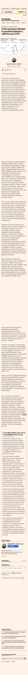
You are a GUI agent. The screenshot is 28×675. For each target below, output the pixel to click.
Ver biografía (11, 546)
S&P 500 (13, 8)
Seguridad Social (18, 568)
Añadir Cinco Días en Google (9, 73)
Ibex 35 (3, 8)
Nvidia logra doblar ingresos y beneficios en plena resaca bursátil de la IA (13, 632)
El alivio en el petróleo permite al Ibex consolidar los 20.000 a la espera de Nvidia (13, 647)
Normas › (25, 560)
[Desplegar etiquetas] (25, 568)
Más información (4, 574)
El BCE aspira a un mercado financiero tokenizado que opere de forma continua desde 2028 (13, 642)
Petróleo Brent (25, 8)
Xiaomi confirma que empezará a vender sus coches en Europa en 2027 (13, 637)
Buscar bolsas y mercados (8, 654)
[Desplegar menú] (2, 11)
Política (18, 22)
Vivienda (3, 22)
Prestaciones (10, 568)
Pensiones (3, 568)
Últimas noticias (6, 629)
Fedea (4, 91)
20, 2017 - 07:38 (15, 66)
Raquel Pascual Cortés (14, 64)
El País (25, 15)
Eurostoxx (8, 661)
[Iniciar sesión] (25, 12)
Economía (6, 19)
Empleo (8, 22)
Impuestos (13, 22)
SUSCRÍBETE (20, 11)
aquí (23, 578)
